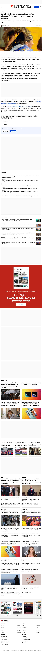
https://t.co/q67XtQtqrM (10, 117)
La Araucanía (7, 121)
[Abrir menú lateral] (2, 7)
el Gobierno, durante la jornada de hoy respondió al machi (19, 106)
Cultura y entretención (27, 540)
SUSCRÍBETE (21, 305)
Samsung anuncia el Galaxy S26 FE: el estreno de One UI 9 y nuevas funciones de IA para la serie (30, 404)
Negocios (24, 477)
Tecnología (3, 540)
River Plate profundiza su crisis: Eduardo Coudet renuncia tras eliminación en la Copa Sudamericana (31, 535)
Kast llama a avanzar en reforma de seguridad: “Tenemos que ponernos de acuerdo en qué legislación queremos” (20, 192)
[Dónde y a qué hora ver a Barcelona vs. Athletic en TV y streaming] (7, 451)
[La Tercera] (6, 614)
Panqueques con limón (26, 592)
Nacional (3, 11)
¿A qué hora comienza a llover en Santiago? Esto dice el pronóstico (9, 512)
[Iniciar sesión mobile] (40, 7)
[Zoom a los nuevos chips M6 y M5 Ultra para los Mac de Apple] (31, 394)
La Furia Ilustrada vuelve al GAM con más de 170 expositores (31, 564)
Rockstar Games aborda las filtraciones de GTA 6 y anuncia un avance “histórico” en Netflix (10, 564)
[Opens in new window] (28, 613)
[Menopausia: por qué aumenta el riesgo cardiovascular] (31, 579)
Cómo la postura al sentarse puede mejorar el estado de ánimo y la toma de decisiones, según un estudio (10, 404)
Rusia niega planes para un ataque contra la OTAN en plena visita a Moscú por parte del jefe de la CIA (10, 594)
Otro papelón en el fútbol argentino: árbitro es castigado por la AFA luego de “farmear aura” (31, 513)
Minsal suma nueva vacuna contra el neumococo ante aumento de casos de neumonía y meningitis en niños (18, 224)
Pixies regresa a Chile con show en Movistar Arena (30, 559)
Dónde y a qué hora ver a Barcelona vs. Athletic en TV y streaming (6, 445)
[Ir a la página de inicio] (21, 7)
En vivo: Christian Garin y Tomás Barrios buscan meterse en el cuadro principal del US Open (31, 529)
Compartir (3, 53)
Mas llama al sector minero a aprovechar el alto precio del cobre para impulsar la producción (31, 504)
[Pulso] (17, 613)
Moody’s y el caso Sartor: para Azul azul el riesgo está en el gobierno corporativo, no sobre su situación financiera (20, 181)
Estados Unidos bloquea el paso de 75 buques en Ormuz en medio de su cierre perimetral (19, 188)
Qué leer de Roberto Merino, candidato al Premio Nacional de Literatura (30, 587)
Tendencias (3, 509)
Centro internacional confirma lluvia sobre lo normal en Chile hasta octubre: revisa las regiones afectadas (10, 385)
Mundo (2, 567)
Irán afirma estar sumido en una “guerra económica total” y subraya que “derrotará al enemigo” (10, 588)
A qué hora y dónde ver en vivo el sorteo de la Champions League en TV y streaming (21, 445)
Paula (23, 567)
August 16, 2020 (9, 118)
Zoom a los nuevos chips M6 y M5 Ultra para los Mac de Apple (31, 383)
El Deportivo (24, 509)
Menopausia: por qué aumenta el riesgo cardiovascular (30, 570)
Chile (2, 477)
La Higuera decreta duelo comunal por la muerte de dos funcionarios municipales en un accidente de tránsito (18, 229)
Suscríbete (13, 131)
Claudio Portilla (8, 25)
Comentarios (9, 53)
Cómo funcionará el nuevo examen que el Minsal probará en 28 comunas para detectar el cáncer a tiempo (18, 243)
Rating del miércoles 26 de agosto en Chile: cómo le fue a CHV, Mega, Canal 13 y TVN (35, 445)
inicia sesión (6, 131)
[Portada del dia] (21, 288)
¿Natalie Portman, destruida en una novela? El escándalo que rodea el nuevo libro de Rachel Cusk (30, 543)
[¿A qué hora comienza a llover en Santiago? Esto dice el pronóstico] (10, 520)
